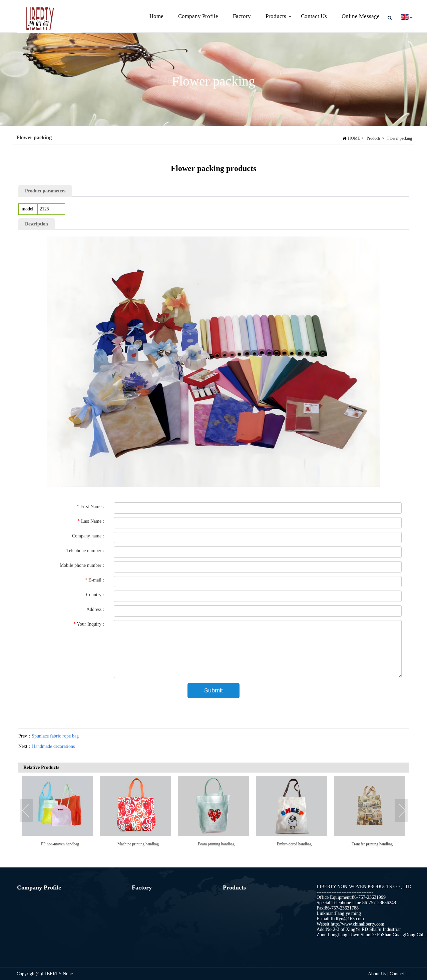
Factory (242, 16)
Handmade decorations (53, 746)
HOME (354, 138)
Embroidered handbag (138, 844)
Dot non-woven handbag (294, 844)
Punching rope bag (372, 844)
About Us (377, 973)
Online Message (361, 16)
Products (272, 23)
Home (156, 16)
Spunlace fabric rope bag (55, 736)
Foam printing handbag (60, 844)
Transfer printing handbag (216, 844)
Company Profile (198, 16)
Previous (26, 811)
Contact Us (314, 16)
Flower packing (399, 138)
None (68, 973)
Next (402, 811)
